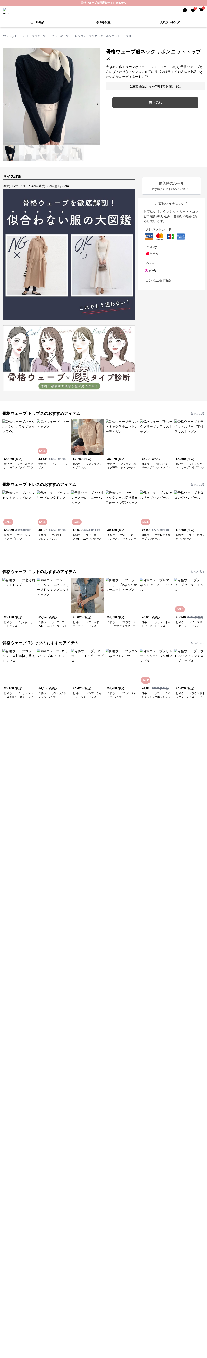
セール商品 (37, 22)
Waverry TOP (11, 36)
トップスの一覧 (36, 36)
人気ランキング (170, 22)
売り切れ (155, 102)
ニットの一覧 (60, 36)
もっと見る (197, 413)
